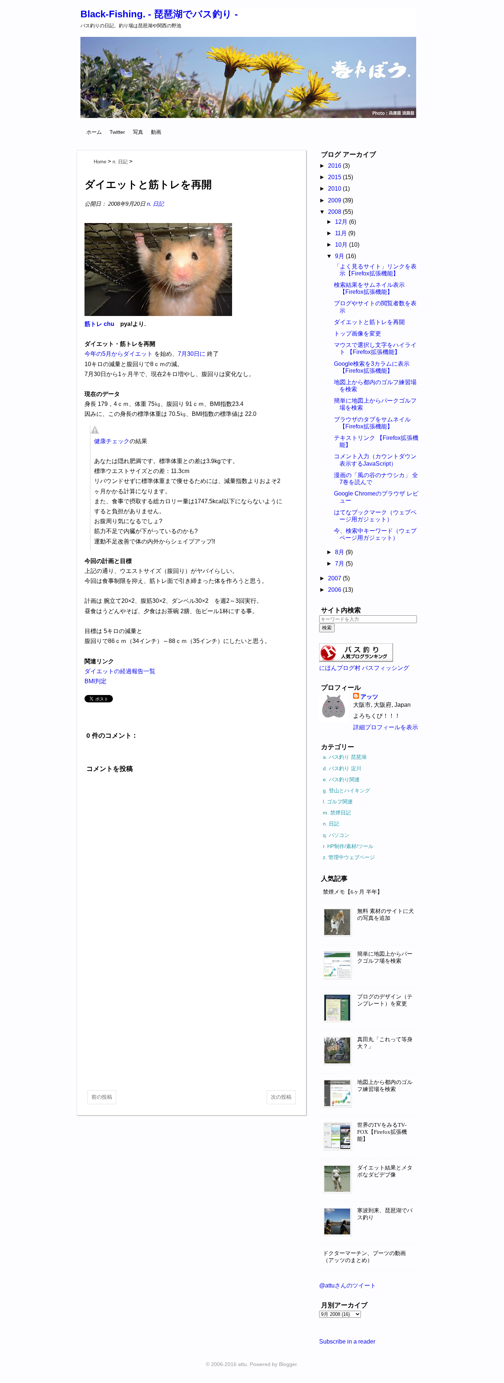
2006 (335, 590)
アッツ (369, 697)
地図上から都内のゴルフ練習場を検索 (384, 1085)
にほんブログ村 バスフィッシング (364, 668)
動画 (156, 132)
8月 (340, 552)
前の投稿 (102, 1097)
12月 (342, 222)
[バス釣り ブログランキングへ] (356, 660)
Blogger (288, 1364)
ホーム (94, 132)
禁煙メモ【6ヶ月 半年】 (353, 892)
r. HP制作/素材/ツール (348, 846)
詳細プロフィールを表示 (385, 727)
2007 (335, 578)
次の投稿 (281, 1097)
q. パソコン (336, 835)
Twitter (117, 132)
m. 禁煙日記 (337, 813)
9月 (340, 256)
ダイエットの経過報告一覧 (119, 671)
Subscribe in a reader (347, 1341)
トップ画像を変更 (357, 333)
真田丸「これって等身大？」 (384, 1042)
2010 (335, 188)
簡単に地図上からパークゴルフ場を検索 (384, 957)
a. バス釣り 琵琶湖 (344, 757)
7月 (340, 563)
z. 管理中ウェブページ (349, 857)
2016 (335, 166)
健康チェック (112, 441)
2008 (335, 212)
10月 (342, 244)
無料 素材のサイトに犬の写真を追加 (385, 914)
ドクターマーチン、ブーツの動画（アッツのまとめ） (364, 1256)
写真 (138, 132)
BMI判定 (95, 681)
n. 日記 (155, 204)
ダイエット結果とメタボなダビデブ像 (384, 1171)
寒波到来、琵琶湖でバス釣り (384, 1213)
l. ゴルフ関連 (338, 802)
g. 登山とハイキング (346, 790)
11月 (341, 233)
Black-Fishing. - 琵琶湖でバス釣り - (159, 14)
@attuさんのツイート (347, 1285)
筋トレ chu (99, 324)
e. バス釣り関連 (341, 779)
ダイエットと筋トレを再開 (369, 322)
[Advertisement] (191, 1025)
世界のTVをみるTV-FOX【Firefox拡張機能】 (382, 1132)
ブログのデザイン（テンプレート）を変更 (384, 1000)
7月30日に (192, 354)
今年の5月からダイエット (118, 354)
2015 (335, 177)
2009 (335, 200)
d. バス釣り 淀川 (342, 768)
